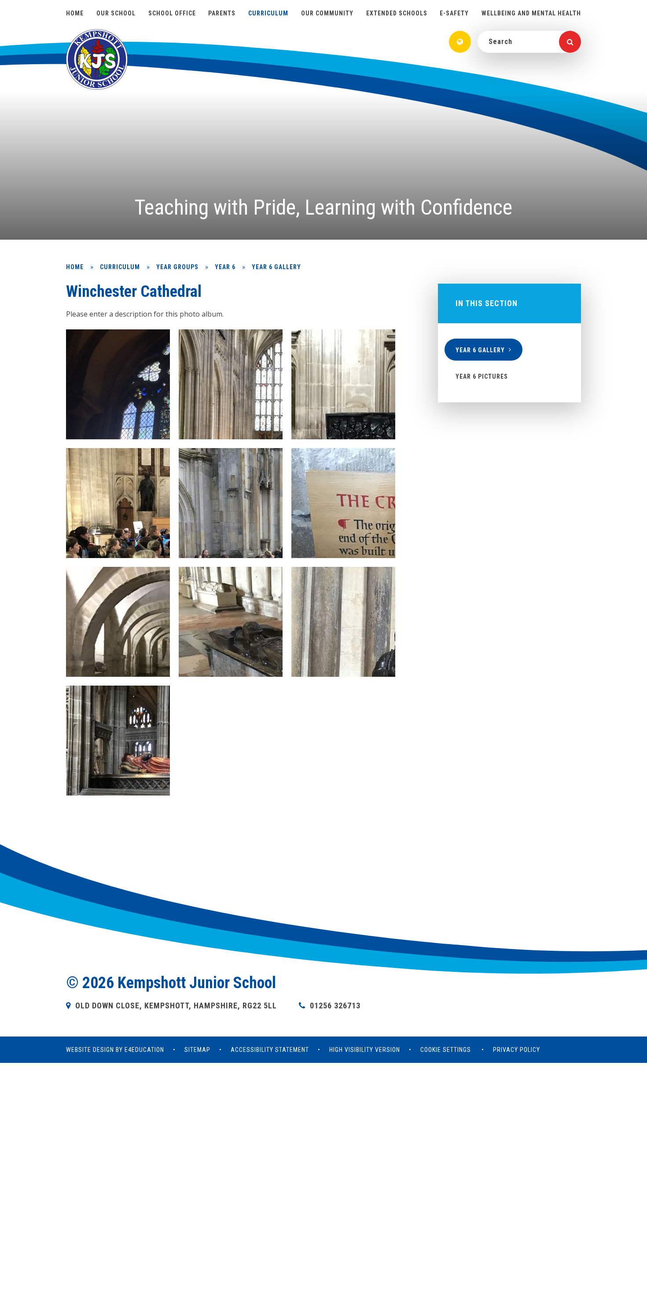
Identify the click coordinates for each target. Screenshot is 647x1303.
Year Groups (177, 266)
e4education (144, 1049)
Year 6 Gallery (276, 266)
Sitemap (197, 1049)
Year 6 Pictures (482, 376)
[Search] (570, 42)
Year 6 (225, 266)
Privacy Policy (516, 1049)
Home (75, 266)
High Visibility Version (364, 1049)
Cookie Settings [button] (445, 1049)
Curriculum (120, 266)
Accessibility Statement (270, 1049)
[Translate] (460, 42)
